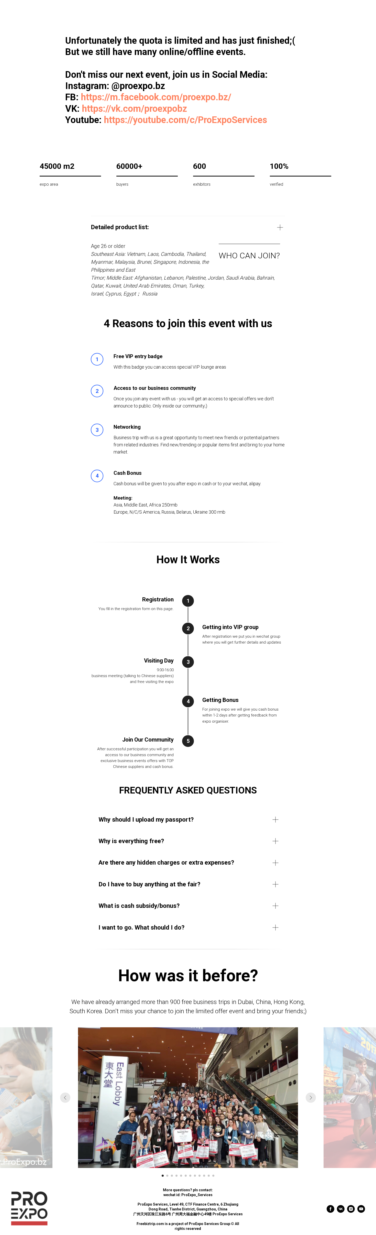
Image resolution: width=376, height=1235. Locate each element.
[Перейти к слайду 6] (186, 1176)
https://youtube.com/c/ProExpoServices (185, 120)
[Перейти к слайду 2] (167, 1176)
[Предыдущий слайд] (65, 1098)
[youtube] (361, 1211)
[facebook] (330, 1211)
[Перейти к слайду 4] (176, 1176)
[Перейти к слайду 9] (199, 1176)
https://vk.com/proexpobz (134, 108)
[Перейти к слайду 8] (195, 1176)
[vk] (341, 1211)
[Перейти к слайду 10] (204, 1176)
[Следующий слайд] (311, 1098)
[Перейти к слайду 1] (163, 1176)
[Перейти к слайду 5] (181, 1176)
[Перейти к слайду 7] (190, 1176)
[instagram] (351, 1211)
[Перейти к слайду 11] (209, 1176)
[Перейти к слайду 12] (213, 1176)
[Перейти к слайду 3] (172, 1176)
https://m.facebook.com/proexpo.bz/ (156, 97)
